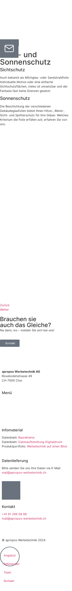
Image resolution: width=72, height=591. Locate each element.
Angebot (8, 404)
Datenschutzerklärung (35, 529)
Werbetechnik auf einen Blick (47, 446)
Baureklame (26, 437)
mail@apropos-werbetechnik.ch (24, 472)
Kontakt (7, 418)
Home (6, 400)
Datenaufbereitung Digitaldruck (40, 442)
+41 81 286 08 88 (14, 514)
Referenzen (10, 409)
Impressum (9, 529)
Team (5, 413)
